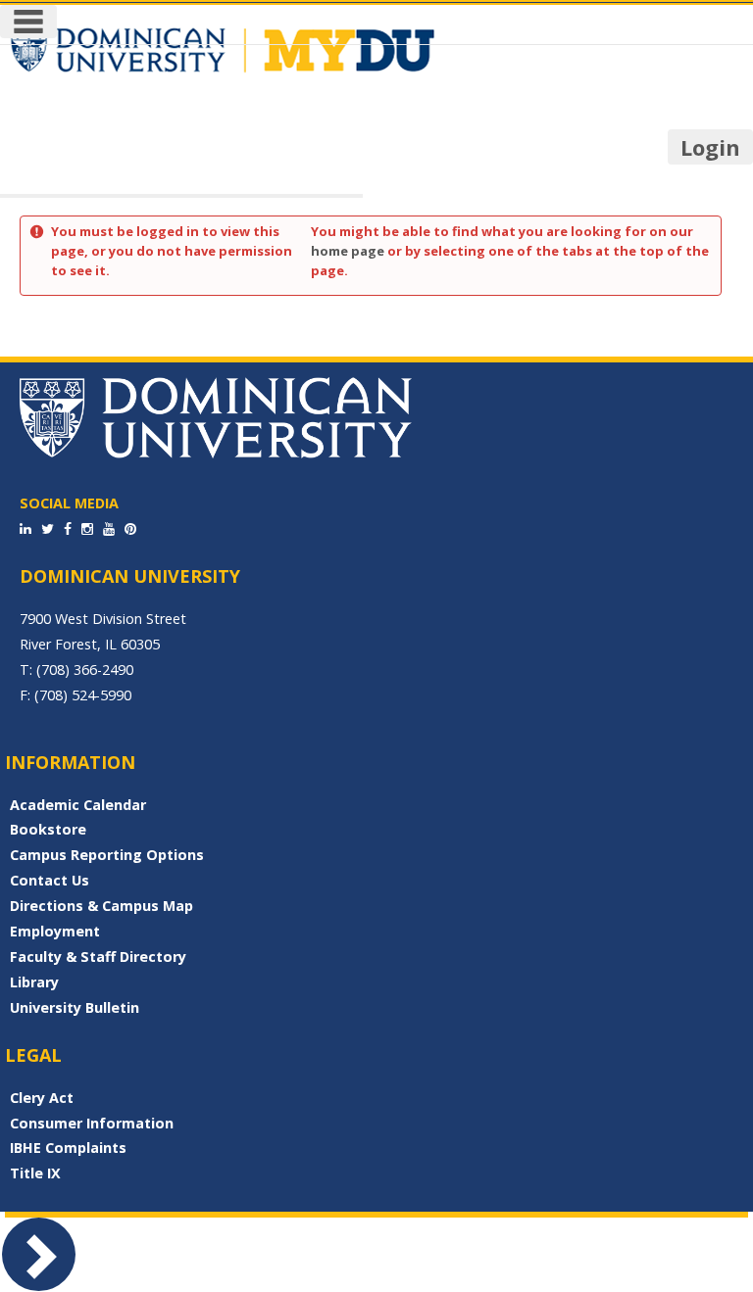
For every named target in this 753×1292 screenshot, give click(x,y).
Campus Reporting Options (107, 854)
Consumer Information (92, 1123)
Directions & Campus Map (101, 905)
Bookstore (48, 829)
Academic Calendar (78, 804)
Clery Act (42, 1097)
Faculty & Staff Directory (98, 956)
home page (347, 251)
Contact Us (49, 880)
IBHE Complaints (68, 1147)
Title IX (35, 1173)
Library (34, 982)
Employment (55, 931)
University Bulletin (74, 1007)
